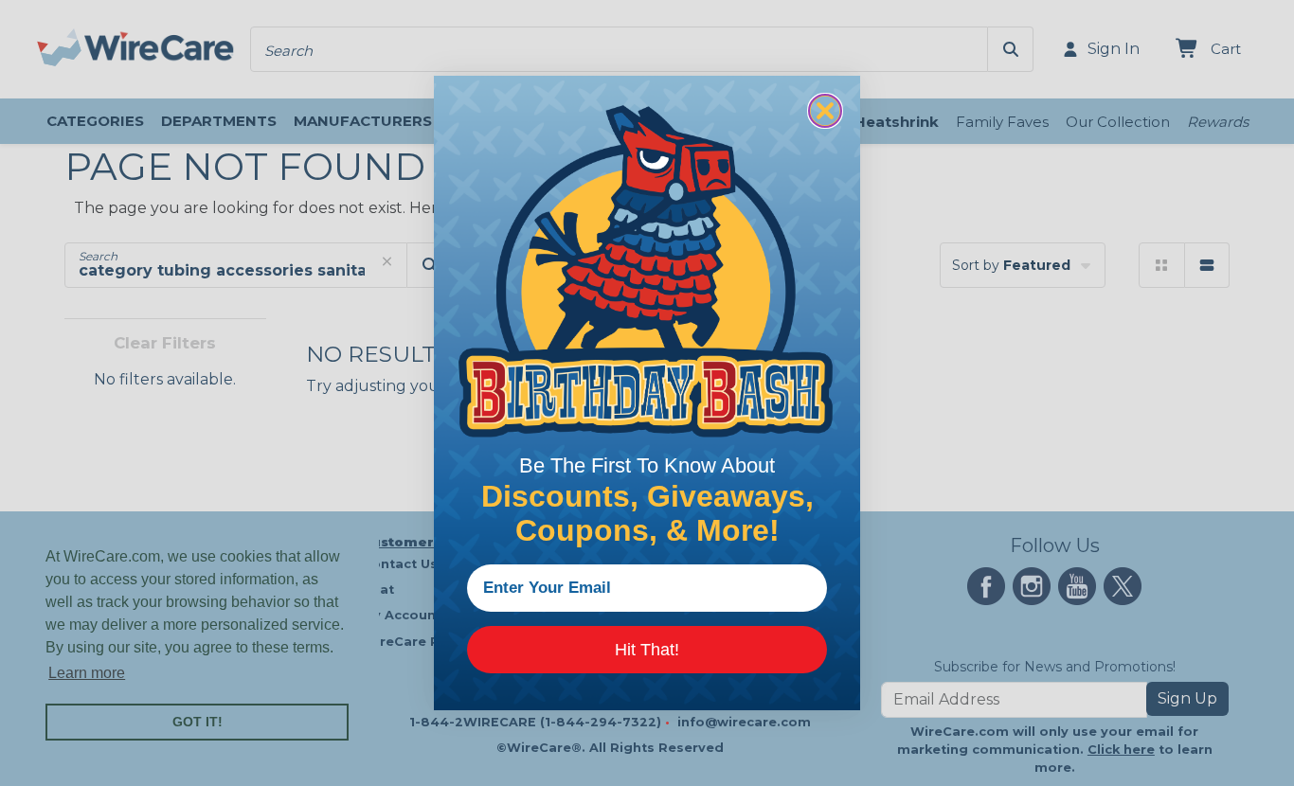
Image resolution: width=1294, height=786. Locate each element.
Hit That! (647, 649)
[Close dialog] (825, 111)
